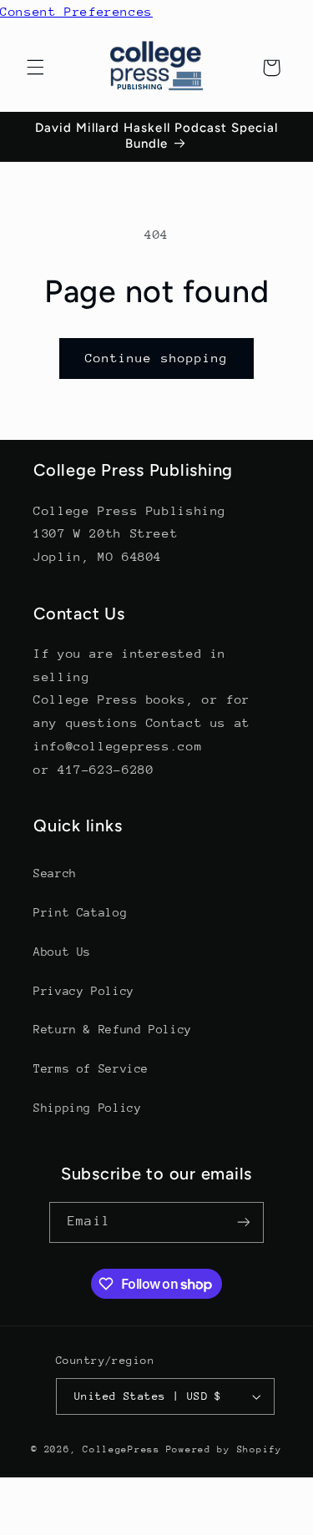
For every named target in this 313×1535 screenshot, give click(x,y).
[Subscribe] (243, 1222)
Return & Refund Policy (112, 1029)
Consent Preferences (76, 11)
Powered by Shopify (224, 1449)
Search (55, 873)
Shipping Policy (87, 1107)
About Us (62, 951)
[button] (35, 67)
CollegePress (121, 1449)
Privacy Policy (83, 990)
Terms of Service (91, 1068)
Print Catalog (80, 912)
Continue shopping (156, 358)
